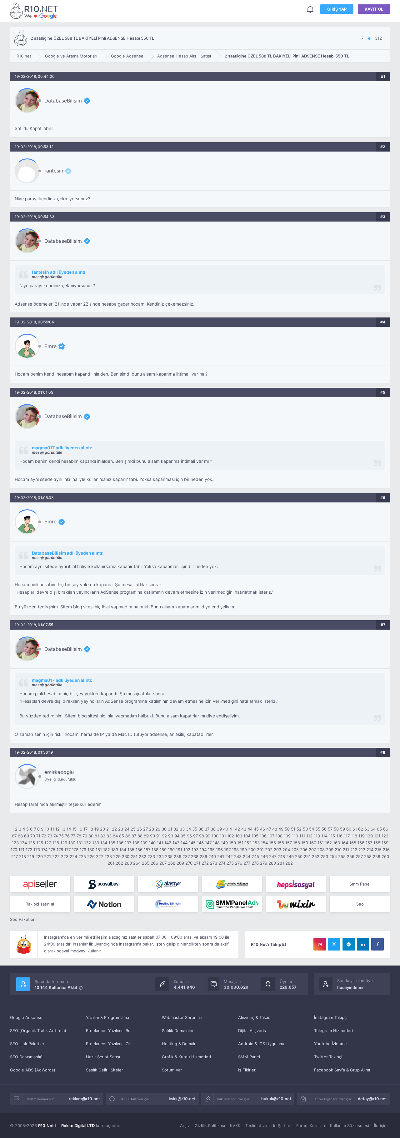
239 (203, 856)
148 (216, 842)
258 (368, 856)
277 (246, 863)
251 (307, 856)
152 (248, 842)
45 (256, 828)
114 (324, 835)
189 (163, 849)
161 (321, 842)
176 (60, 849)
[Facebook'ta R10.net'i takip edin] (377, 944)
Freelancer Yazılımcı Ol (108, 1043)
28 (151, 828)
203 (277, 849)
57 (330, 828)
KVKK (235, 1125)
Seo (360, 903)
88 (140, 835)
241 (220, 856)
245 (255, 856)
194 (203, 849)
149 (224, 842)
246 (264, 856)
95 (183, 835)
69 (26, 835)
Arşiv (185, 1125)
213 (361, 849)
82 (102, 835)
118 (354, 835)
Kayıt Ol (374, 9)
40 (225, 828)
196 (219, 849)
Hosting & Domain (179, 1043)
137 (128, 842)
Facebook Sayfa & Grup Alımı (342, 1069)
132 (87, 842)
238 (194, 856)
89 (146, 835)
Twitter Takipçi (328, 1056)
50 (287, 828)
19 (96, 828)
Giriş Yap (337, 9)
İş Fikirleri (247, 1069)
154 (264, 842)
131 (80, 842)
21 (108, 828)
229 (117, 856)
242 (229, 856)
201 (260, 849)
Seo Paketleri (23, 919)
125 (31, 842)
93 (170, 835)
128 (55, 842)
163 (336, 842)
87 (134, 835)
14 (69, 828)
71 (38, 835)
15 (74, 828)
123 (15, 842)
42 (237, 828)
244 (246, 856)
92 (164, 835)
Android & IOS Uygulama (261, 1043)
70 (32, 835)
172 (29, 849)
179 (83, 849)
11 (52, 828)
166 (361, 842)
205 (295, 849)
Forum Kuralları (310, 1125)
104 (246, 835)
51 (293, 828)
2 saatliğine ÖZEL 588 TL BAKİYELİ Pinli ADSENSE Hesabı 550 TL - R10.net (35, 10)
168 (376, 842)
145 (192, 842)
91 (158, 835)
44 (250, 828)
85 (121, 835)
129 (63, 842)
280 (272, 863)
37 (207, 828)
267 (163, 863)
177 (67, 849)
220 (39, 856)
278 (255, 863)
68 (20, 835)
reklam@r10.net (84, 1098)
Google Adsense (26, 1017)
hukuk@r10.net (276, 1098)
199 (243, 849)
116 (339, 835)
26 (139, 828)
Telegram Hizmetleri (333, 1030)
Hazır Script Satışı (103, 1056)
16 (80, 828)
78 (79, 835)
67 (14, 835)
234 (160, 856)
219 (30, 856)
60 (348, 828)
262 (119, 863)
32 (175, 828)
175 (52, 849)
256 (350, 856)
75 (61, 835)
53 (305, 828)
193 (195, 849)
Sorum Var (172, 1069)
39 (219, 828)
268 (171, 863)
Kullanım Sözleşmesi (349, 1125)
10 (47, 828)
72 (44, 835)
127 (47, 842)
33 (182, 828)
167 (369, 842)
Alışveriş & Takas (254, 1017)
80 (90, 835)
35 (194, 828)
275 (230, 863)
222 (56, 856)
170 (14, 849)
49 (280, 828)
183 (114, 849)
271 (197, 863)
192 (186, 849)
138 (135, 842)
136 (120, 842)
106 (263, 835)
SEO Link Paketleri (27, 1043)
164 (344, 842)
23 (120, 828)
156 (280, 842)
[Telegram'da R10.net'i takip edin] (348, 944)
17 (85, 828)
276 (238, 863)
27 (145, 828)
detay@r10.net (372, 1098)
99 (207, 835)
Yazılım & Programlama (107, 1017)
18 (91, 828)
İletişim (381, 1125)
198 (235, 849)
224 (73, 856)
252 (315, 856)
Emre (50, 346)
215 (378, 849)
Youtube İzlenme (330, 1043)
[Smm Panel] (40, 884)
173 (36, 849)
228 (108, 856)
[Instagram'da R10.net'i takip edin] (319, 944)
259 (376, 856)
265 (145, 863)
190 (171, 849)
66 (385, 828)
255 (342, 856)
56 (324, 828)
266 (154, 863)
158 (296, 842)
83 (109, 835)
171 (21, 849)
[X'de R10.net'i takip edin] (334, 944)
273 (213, 863)
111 (302, 835)
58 (336, 828)
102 (230, 835)
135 (111, 842)
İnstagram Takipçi (331, 1017)
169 (385, 842)
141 (160, 842)
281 (280, 863)
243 (238, 856)
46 (262, 828)
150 (232, 842)
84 (115, 835)
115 (332, 835)
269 (180, 863)
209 (329, 849)
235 (168, 856)
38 (213, 828)
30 (164, 828)
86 (127, 835)
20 (102, 828)
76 (67, 835)
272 (205, 863)
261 (111, 863)
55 (317, 828)
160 (312, 842)
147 (208, 842)
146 (200, 842)
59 (342, 828)
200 (252, 849)
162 (328, 842)
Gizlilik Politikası (210, 1125)
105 (255, 835)
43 (243, 828)
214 (370, 849)
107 (271, 835)
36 (200, 828)
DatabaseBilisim (63, 100)
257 (359, 856)
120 (369, 835)
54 (311, 828)
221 (47, 856)
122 (385, 835)
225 (82, 856)
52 (299, 828)
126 (39, 842)
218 (22, 856)
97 (195, 835)
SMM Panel (249, 1056)
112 (309, 835)
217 (14, 856)
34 (188, 828)
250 (298, 856)
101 (223, 835)
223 (64, 856)
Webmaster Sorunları (182, 1017)
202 (268, 849)
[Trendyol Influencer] (296, 904)
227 (99, 856)
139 (144, 842)
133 (95, 842)
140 (152, 842)
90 (152, 835)
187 (147, 849)
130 (71, 842)
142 (167, 842)
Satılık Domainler (178, 1030)
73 (50, 835)
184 (122, 849)
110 (295, 835)
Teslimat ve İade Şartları (268, 1125)
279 (263, 863)
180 (91, 849)
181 (99, 849)
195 (211, 849)
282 (289, 863)
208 (321, 849)
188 (155, 849)
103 (238, 835)
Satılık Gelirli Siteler (104, 1069)
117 (347, 835)
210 (338, 849)
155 (272, 842)
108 (279, 835)
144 (184, 842)
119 (361, 835)
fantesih (53, 170)
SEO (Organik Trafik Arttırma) (38, 1030)
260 (385, 856)
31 (170, 828)
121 (377, 835)
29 (157, 828)
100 (215, 835)
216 (386, 849)
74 (55, 835)
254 (333, 856)
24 (126, 828)
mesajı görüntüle (47, 276)
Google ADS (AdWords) (32, 1069)
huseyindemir (350, 987)
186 (139, 849)
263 (128, 863)
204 (286, 849)
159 (304, 842)
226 (91, 856)
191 (179, 849)
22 (114, 828)
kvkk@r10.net (182, 1098)
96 (189, 835)
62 (360, 828)
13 (63, 828)
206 (304, 849)
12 (57, 828)
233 (151, 856)
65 (379, 828)
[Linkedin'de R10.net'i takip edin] (363, 944)
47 (268, 828)
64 (373, 828)
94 (176, 835)
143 (175, 842)
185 (131, 849)
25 (133, 828)
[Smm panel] (232, 904)
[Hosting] (168, 884)
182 (106, 849)
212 (353, 849)
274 (221, 863)
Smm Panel (360, 883)
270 (188, 863)
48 (274, 828)
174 (44, 849)
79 (84, 835)
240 (212, 856)
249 (290, 856)
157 (288, 842)
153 (256, 842)
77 (73, 835)
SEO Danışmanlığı (26, 1056)
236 (177, 856)
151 (240, 842)
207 (312, 849)
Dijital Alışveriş (252, 1030)
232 (142, 856)
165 (352, 842)
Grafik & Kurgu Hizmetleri (186, 1056)
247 (272, 856)
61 (354, 828)
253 (324, 856)
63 (366, 828)
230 (125, 856)
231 (134, 856)
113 (317, 835)
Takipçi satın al (40, 903)
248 (281, 856)
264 (137, 863)
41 (231, 828)
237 (186, 856)
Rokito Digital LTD (78, 1125)
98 (201, 835)
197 (227, 849)
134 (103, 842)
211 (346, 849)
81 (97, 835)
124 (23, 842)
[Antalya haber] (232, 884)
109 (287, 835)
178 (75, 849)
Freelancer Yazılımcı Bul (109, 1030)
